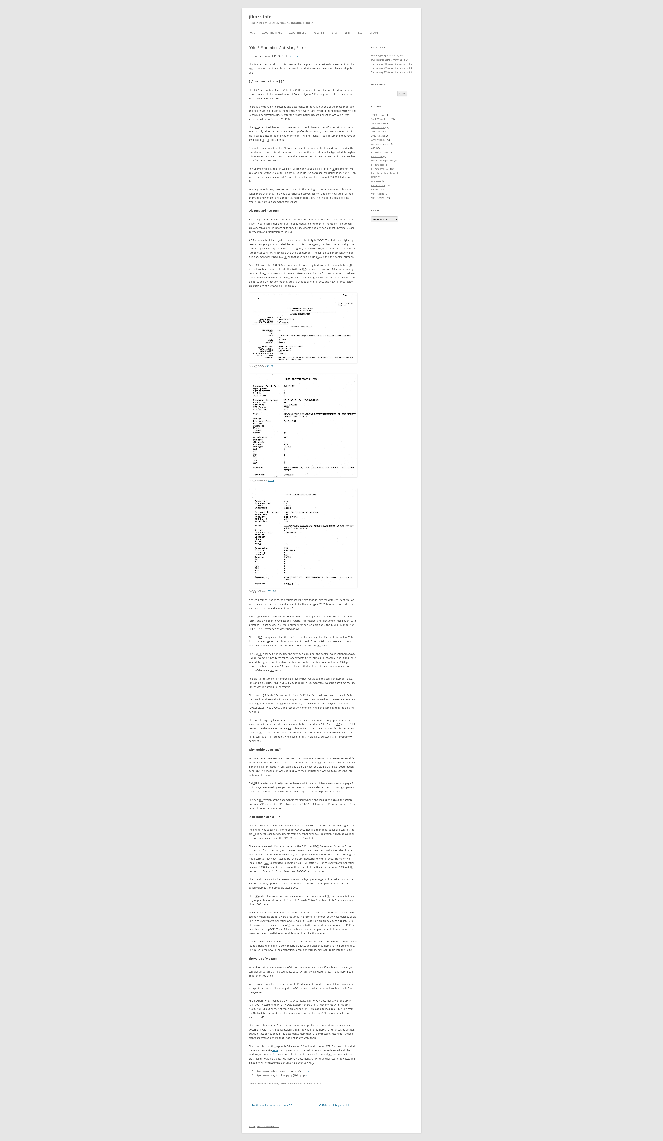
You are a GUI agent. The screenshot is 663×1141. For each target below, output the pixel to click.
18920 (270, 366)
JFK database (377, 164)
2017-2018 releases (380, 119)
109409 (271, 590)
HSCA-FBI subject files (382, 160)
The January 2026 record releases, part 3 (391, 72)
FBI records (377, 156)
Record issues (378, 185)
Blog (335, 32)
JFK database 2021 (380, 168)
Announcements (379, 144)
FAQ (360, 32)
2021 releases (378, 123)
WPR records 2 (378, 197)
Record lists (377, 189)
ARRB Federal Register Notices (337, 1105)
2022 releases (378, 127)
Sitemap (374, 32)
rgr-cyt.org (294, 56)
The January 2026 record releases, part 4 (391, 68)
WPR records (377, 193)
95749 (271, 480)
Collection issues (379, 152)
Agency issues (378, 139)
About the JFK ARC (272, 32)
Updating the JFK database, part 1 (388, 55)
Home (252, 32)
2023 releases (378, 131)
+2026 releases (378, 115)
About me (319, 32)
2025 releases (378, 135)
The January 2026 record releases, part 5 (391, 63)
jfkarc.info (260, 16)
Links (348, 32)
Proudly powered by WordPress (264, 1126)
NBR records (377, 181)
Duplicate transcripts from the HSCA (389, 59)
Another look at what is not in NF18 (270, 1105)
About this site (297, 32)
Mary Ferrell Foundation (286, 1083)
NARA (374, 177)
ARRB (374, 148)
